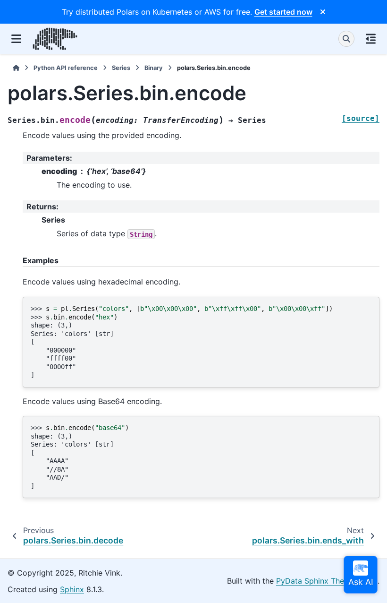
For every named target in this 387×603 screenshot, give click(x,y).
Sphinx (72, 589)
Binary (153, 67)
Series (121, 67)
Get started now (283, 12)
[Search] (346, 39)
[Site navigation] (16, 39)
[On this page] (370, 39)
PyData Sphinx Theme (315, 581)
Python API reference (66, 67)
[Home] (16, 68)
